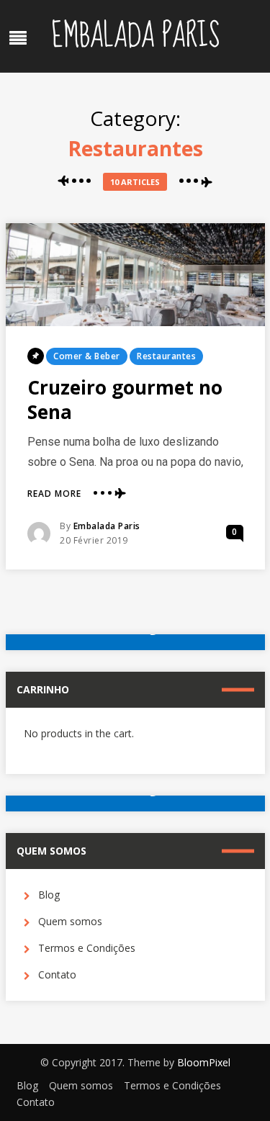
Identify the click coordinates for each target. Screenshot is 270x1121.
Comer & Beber (86, 356)
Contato (57, 974)
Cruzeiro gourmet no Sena (124, 399)
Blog (49, 894)
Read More (54, 494)
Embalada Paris (135, 36)
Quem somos (70, 921)
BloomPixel (203, 1062)
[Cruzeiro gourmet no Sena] (135, 274)
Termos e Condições (86, 948)
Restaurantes (166, 356)
